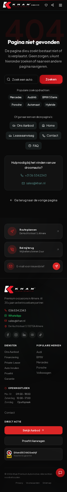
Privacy (19, 483)
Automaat (34, 104)
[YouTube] (32, 334)
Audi (39, 352)
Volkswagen (43, 372)
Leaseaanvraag (23, 135)
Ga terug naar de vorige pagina (35, 200)
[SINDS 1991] (17, 5)
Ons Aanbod (25, 125)
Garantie (9, 378)
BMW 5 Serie (49, 97)
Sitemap (47, 483)
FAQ (36, 146)
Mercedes (16, 97)
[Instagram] (16, 334)
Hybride (50, 104)
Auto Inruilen (11, 367)
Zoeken (51, 79)
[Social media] (52, 5)
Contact (52, 135)
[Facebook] (7, 334)
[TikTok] (40, 334)
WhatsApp (14, 315)
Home (50, 125)
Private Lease (12, 362)
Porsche (17, 104)
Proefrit (8, 373)
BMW (39, 357)
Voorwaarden (33, 483)
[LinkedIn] (24, 334)
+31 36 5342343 (36, 175)
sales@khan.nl (35, 183)
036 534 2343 (17, 310)
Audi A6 (32, 97)
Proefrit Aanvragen (33, 441)
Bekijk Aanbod (31, 430)
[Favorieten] (46, 5)
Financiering (11, 357)
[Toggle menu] (60, 5)
